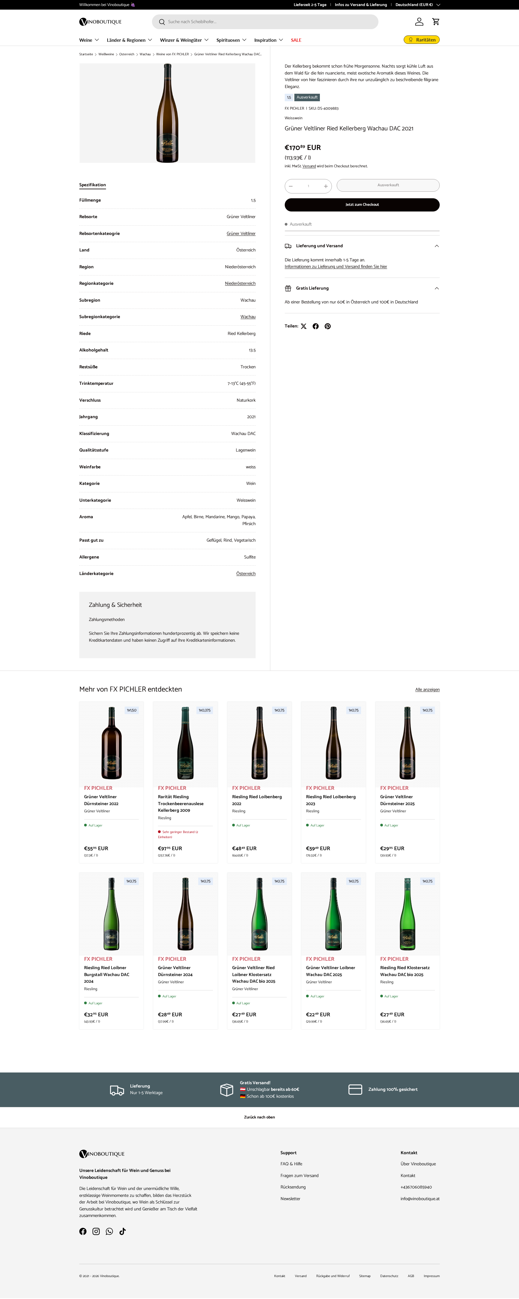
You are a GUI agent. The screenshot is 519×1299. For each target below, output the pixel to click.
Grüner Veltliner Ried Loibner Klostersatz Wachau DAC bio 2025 (253, 974)
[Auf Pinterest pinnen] (328, 326)
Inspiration (265, 40)
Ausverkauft (388, 185)
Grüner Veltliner (241, 233)
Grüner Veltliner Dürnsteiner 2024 (175, 971)
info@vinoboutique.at (420, 1199)
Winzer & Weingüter (181, 40)
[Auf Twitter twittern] (304, 326)
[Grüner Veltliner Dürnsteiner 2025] (407, 743)
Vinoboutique (109, 1276)
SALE (296, 40)
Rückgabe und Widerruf (333, 1276)
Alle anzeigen (427, 689)
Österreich (126, 54)
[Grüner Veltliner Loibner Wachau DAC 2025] (333, 914)
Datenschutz (389, 1276)
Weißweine (106, 54)
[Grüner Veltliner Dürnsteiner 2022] (111, 743)
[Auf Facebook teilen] (316, 326)
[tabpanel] (167, 387)
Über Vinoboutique (418, 1164)
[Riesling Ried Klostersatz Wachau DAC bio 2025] (407, 914)
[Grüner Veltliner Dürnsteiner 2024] (185, 914)
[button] (436, 21)
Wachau (145, 54)
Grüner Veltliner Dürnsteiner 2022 (101, 800)
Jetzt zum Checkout (362, 204)
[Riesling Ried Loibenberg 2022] (259, 743)
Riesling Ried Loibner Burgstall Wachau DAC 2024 (106, 974)
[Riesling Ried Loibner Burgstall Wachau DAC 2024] (111, 914)
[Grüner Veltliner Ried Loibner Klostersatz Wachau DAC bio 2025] (259, 914)
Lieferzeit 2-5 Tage (310, 5)
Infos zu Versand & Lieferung (361, 5)
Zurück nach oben (259, 1117)
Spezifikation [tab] (92, 185)
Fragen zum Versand (300, 1175)
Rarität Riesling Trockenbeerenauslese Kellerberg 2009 (181, 803)
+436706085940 (416, 1187)
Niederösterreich (240, 283)
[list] (167, 113)
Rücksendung (293, 1187)
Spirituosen (228, 40)
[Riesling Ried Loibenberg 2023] (333, 743)
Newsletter (290, 1199)
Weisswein (293, 118)
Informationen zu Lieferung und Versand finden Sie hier (336, 266)
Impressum (432, 1276)
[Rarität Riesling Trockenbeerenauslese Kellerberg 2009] (185, 743)
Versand (309, 166)
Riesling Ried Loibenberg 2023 (331, 800)
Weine (85, 40)
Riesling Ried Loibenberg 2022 (257, 800)
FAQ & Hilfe (291, 1164)
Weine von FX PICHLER (172, 54)
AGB (411, 1276)
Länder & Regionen (126, 40)
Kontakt (408, 1175)
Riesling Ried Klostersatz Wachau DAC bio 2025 (405, 971)
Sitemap (365, 1276)
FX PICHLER (294, 108)
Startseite (86, 54)
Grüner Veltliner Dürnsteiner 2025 (397, 800)
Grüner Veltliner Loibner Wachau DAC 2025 (330, 971)
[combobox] (265, 21)
